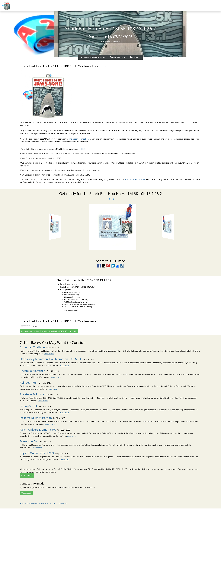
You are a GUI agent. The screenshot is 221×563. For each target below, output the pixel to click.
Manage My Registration (94, 57)
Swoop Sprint (28, 406)
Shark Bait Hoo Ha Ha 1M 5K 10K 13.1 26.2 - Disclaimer (43, 503)
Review (135, 57)
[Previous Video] (108, 199)
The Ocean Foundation (79, 139)
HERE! (82, 149)
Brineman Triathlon (32, 347)
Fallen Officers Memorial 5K (38, 429)
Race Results (117, 57)
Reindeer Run (29, 382)
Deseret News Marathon (36, 418)
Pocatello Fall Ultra (32, 394)
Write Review (27, 475)
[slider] (25, 326)
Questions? (26, 493)
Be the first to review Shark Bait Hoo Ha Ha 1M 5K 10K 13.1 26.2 (48, 331)
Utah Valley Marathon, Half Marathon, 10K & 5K (50, 359)
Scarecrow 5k (28, 441)
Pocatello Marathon (32, 371)
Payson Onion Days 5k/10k (37, 453)
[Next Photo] (112, 199)
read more (49, 353)
